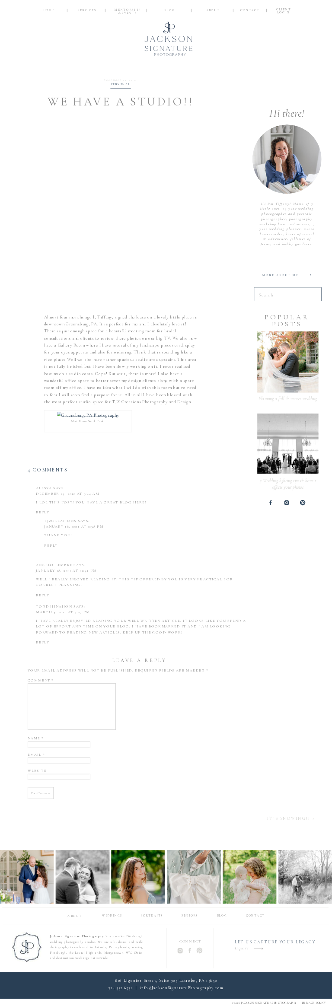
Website (37, 771)
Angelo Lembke (54, 565)
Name (36, 738)
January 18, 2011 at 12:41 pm (66, 571)
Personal (120, 84)
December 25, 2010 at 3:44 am (67, 494)
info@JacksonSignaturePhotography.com (181, 987)
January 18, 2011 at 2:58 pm (73, 527)
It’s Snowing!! (288, 818)
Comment (41, 680)
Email (36, 754)
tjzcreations (60, 521)
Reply (42, 512)
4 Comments (48, 470)
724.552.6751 (120, 987)
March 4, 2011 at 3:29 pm (63, 612)
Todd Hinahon (54, 607)
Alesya (44, 488)
